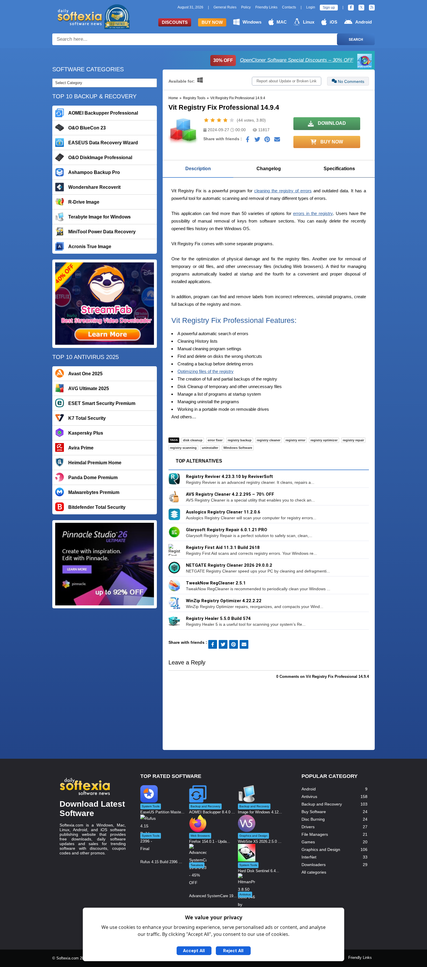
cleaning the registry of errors (283, 190)
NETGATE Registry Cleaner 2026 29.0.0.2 (229, 565)
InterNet (309, 857)
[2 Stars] (213, 120)
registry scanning (183, 447)
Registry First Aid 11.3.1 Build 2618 (223, 547)
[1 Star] (206, 120)
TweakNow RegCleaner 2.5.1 (216, 583)
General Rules (225, 7)
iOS (333, 21)
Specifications (339, 168)
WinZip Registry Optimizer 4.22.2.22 (223, 600)
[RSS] (372, 7)
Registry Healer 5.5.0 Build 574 (218, 618)
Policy (246, 7)
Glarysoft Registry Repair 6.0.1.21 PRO (226, 529)
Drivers (308, 826)
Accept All (194, 950)
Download (331, 123)
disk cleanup (192, 440)
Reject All (233, 950)
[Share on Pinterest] (267, 140)
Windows (252, 21)
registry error (295, 440)
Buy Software (314, 811)
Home (173, 98)
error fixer (215, 440)
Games (308, 842)
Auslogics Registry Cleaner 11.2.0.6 (223, 512)
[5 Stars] (232, 120)
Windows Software (237, 447)
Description (198, 168)
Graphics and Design (321, 849)
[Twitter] (361, 7)
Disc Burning (313, 819)
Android (363, 21)
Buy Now (212, 22)
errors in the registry (313, 213)
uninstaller (210, 447)
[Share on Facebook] (247, 140)
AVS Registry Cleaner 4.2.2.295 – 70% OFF (230, 494)
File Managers (315, 834)
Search (356, 39)
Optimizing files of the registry (205, 371)
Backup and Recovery (322, 804)
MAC (282, 21)
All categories (314, 872)
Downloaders (314, 864)
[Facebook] (351, 7)
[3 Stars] (219, 120)
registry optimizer (324, 440)
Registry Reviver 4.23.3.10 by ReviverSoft (229, 476)
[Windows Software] (200, 81)
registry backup (240, 440)
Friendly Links (266, 7)
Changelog (268, 168)
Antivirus (309, 796)
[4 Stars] (225, 120)
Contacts (289, 7)
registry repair (353, 440)
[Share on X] (257, 140)
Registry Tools (194, 98)
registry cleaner (268, 440)
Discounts (175, 22)
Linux (308, 21)
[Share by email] (277, 140)
